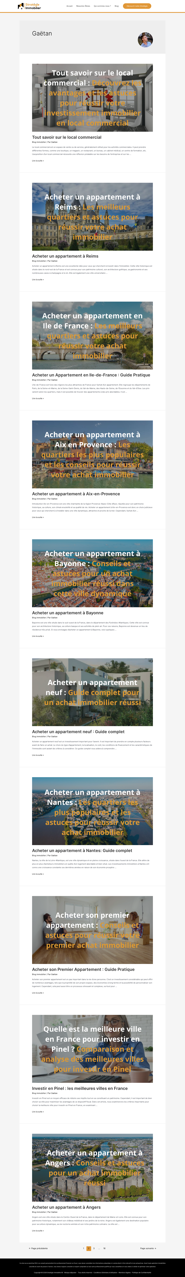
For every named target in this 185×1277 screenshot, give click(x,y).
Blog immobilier (39, 142)
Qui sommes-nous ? (102, 6)
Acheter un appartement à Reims (65, 256)
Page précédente (38, 1248)
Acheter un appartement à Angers (66, 1207)
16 (104, 1248)
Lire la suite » (38, 160)
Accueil (69, 6)
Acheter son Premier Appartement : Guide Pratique (83, 969)
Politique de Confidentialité (141, 1272)
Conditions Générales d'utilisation (105, 1272)
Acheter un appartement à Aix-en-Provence (76, 493)
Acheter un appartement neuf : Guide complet (78, 731)
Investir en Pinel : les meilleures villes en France (80, 1088)
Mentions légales (125, 1272)
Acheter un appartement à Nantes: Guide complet (82, 850)
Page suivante (148, 1248)
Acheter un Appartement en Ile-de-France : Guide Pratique (91, 374)
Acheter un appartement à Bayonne (67, 612)
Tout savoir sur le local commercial (66, 137)
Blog (117, 6)
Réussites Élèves (83, 6)
